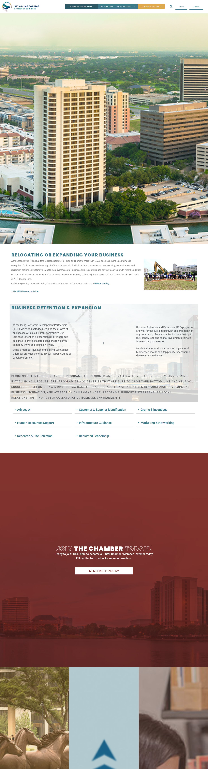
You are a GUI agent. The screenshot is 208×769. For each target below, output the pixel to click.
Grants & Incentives (154, 409)
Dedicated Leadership (94, 436)
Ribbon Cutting (101, 283)
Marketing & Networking (157, 423)
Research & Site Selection (34, 436)
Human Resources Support (35, 423)
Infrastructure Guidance (95, 423)
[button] (171, 6)
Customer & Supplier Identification (102, 409)
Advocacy (24, 409)
